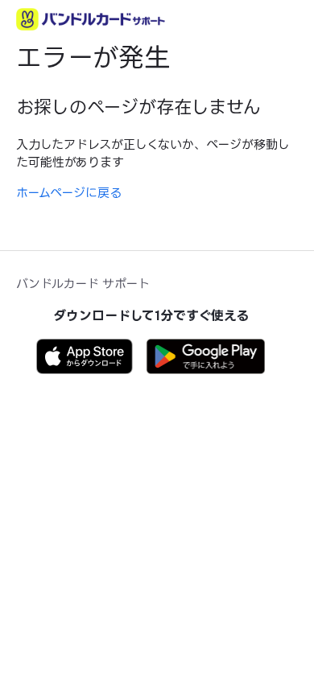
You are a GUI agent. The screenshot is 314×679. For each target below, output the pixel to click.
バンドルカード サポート (83, 283)
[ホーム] (90, 19)
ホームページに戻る (69, 193)
